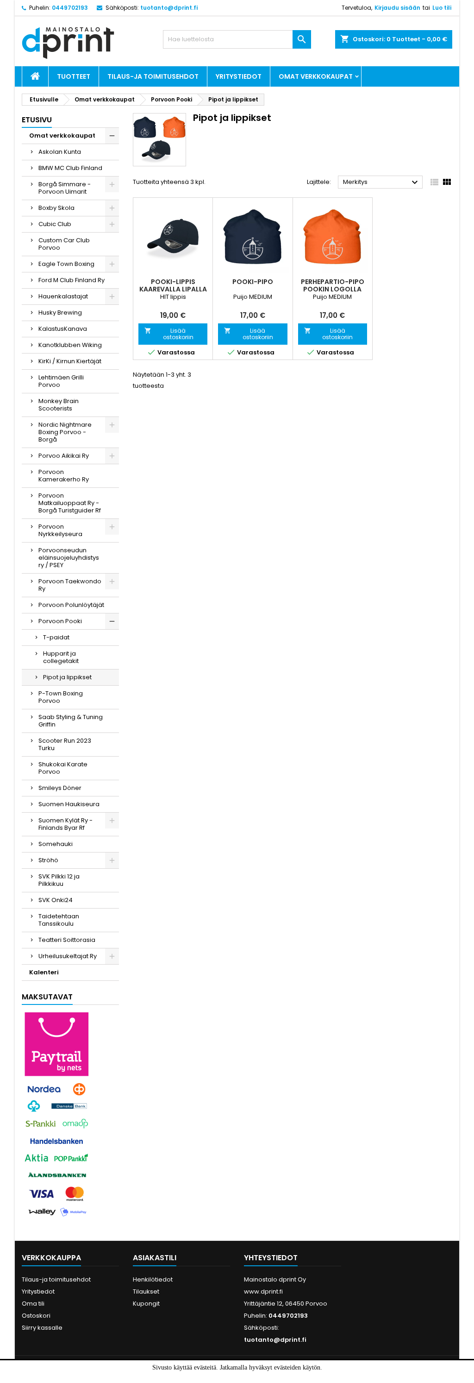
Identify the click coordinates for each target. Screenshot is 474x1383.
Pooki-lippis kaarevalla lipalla (173, 285)
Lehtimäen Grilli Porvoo (61, 381)
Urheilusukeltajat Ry (67, 956)
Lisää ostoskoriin (168, 334)
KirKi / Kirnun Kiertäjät (69, 361)
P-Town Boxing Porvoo (60, 697)
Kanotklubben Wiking (70, 345)
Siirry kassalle (42, 1327)
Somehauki (55, 844)
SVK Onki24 (55, 900)
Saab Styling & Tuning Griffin (70, 721)
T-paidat (56, 637)
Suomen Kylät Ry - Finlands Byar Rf (65, 824)
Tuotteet (73, 76)
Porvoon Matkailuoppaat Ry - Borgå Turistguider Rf (69, 503)
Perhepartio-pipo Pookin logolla (332, 285)
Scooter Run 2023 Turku (64, 744)
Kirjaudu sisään (397, 8)
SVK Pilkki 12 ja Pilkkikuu (59, 880)
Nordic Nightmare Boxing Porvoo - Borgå (65, 432)
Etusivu (37, 119)
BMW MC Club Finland (70, 168)
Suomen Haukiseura (69, 804)
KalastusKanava (62, 328)
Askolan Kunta (59, 151)
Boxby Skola (56, 207)
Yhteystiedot (271, 1257)
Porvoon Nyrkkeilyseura (60, 530)
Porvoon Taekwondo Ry (69, 585)
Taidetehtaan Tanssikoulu (58, 920)
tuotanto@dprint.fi (169, 8)
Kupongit (146, 1303)
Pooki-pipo (252, 281)
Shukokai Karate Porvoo (62, 768)
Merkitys (381, 182)
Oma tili (33, 1303)
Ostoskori (36, 1315)
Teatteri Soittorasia (66, 939)
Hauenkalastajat (63, 296)
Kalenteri (44, 972)
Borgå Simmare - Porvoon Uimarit (64, 188)
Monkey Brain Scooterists (58, 405)
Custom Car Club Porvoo (64, 244)
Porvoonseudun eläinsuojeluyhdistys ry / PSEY (68, 557)
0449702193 (70, 8)
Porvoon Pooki (60, 621)
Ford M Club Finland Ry (71, 280)
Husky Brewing (60, 312)
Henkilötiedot (153, 1279)
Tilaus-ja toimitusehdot (153, 76)
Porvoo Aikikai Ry (63, 455)
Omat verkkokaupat (316, 76)
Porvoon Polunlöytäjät (71, 604)
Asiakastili (154, 1257)
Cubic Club (54, 224)
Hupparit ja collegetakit (61, 657)
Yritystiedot (239, 76)
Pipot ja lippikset (67, 677)
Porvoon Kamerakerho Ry (63, 475)
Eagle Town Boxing (66, 263)
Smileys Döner (59, 787)
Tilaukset (146, 1291)
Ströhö (48, 860)
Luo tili (441, 8)
